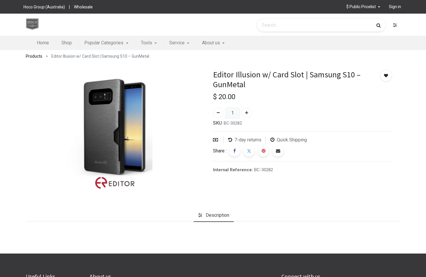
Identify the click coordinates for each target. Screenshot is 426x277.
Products (34, 56)
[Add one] (246, 112)
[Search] (378, 25)
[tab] (214, 215)
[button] (363, 7)
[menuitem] (43, 43)
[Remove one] (218, 112)
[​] (394, 25)
